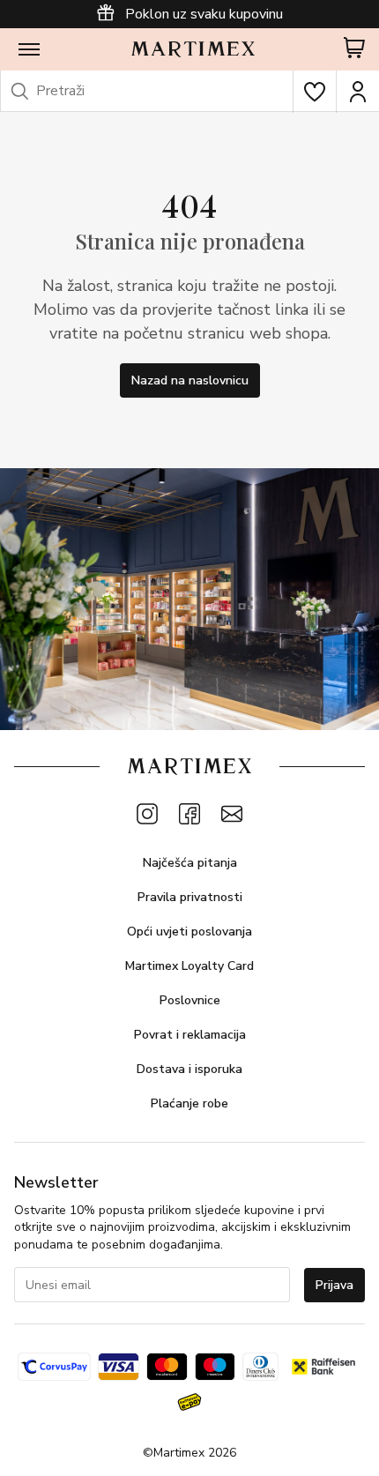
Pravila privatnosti (189, 897)
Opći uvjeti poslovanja (189, 931)
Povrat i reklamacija (190, 1034)
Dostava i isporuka (189, 1069)
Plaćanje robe (189, 1103)
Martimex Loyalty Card (189, 966)
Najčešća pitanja (190, 862)
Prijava (334, 1285)
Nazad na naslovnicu (190, 380)
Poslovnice (190, 1000)
